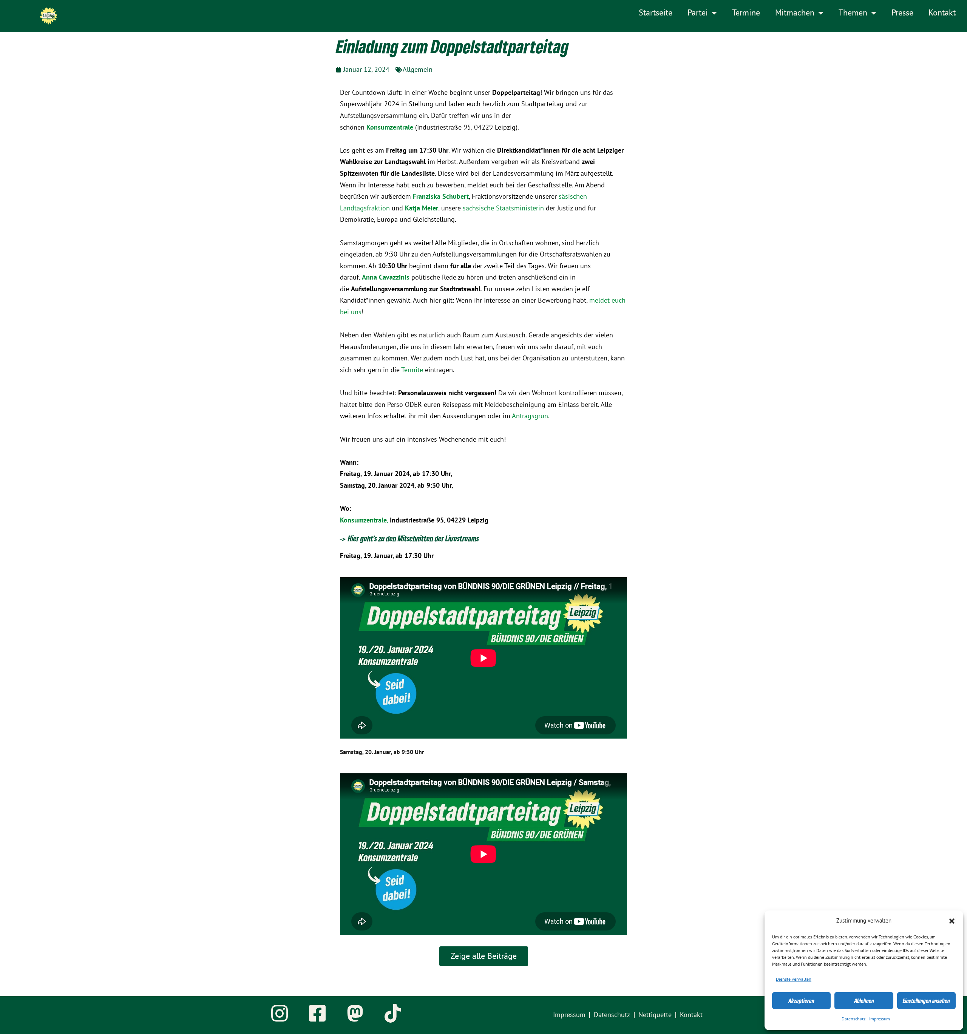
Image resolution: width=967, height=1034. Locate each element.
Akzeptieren (801, 1001)
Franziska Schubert (441, 197)
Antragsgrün (530, 416)
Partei (697, 13)
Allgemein (418, 70)
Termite (412, 370)
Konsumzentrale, (365, 520)
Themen (853, 13)
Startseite (655, 13)
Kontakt (942, 13)
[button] (952, 921)
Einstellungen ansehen (926, 1001)
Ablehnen (864, 1001)
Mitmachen (794, 13)
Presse (902, 13)
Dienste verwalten (793, 979)
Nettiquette (655, 1015)
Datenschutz (853, 1019)
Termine (746, 13)
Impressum (879, 1019)
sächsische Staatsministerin (503, 208)
